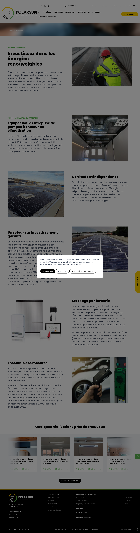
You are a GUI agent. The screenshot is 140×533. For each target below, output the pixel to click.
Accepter (48, 271)
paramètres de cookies (83, 271)
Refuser (62, 271)
